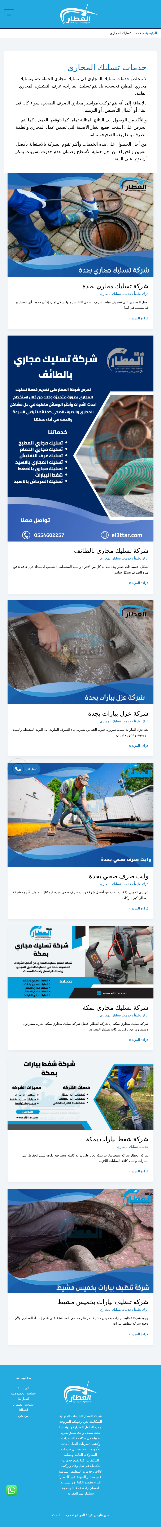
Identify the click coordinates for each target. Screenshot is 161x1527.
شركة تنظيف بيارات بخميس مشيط (103, 1301)
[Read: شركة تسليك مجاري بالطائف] (80, 438)
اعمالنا (23, 1410)
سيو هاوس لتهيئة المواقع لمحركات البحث (80, 1515)
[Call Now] (18, 769)
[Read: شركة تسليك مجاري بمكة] (80, 962)
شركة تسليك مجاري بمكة (115, 1007)
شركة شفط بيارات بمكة (117, 1139)
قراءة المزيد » (138, 318)
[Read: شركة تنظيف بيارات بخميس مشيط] (80, 1240)
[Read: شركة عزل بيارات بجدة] (80, 652)
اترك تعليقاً (141, 294)
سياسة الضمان (23, 1404)
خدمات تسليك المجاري (115, 294)
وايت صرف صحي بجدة (118, 876)
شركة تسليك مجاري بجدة (115, 286)
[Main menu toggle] (9, 14)
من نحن (23, 1415)
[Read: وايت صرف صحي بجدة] (80, 815)
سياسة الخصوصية (23, 1393)
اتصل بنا (23, 1399)
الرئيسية (23, 1388)
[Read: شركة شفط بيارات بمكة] (80, 1093)
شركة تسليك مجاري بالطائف (111, 550)
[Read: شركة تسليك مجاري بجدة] (80, 224)
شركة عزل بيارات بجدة (117, 713)
